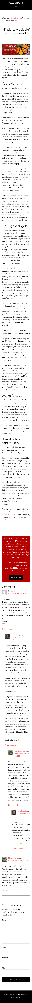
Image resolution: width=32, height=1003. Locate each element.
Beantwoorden (7, 629)
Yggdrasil (16, 2)
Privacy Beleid (16, 999)
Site (3, 968)
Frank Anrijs (15, 635)
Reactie (5, 920)
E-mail (5, 957)
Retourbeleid (24, 996)
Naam (4, 947)
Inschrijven (16, 577)
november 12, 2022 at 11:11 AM (24, 814)
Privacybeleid (16, 997)
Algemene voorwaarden (10, 996)
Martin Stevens (20, 751)
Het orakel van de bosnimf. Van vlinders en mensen (14, 513)
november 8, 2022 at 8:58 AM (18, 593)
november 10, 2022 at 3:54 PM (18, 860)
